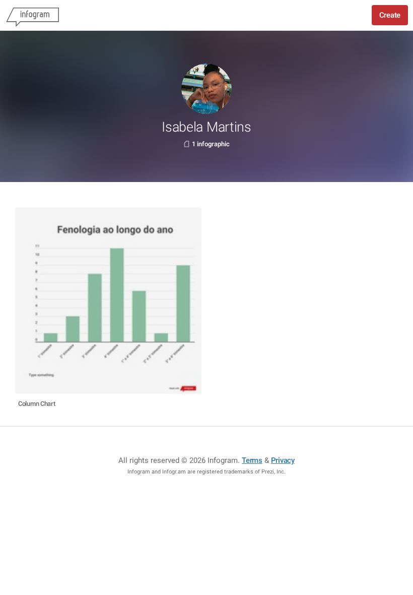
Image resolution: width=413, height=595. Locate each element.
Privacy (283, 460)
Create (389, 15)
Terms (252, 460)
